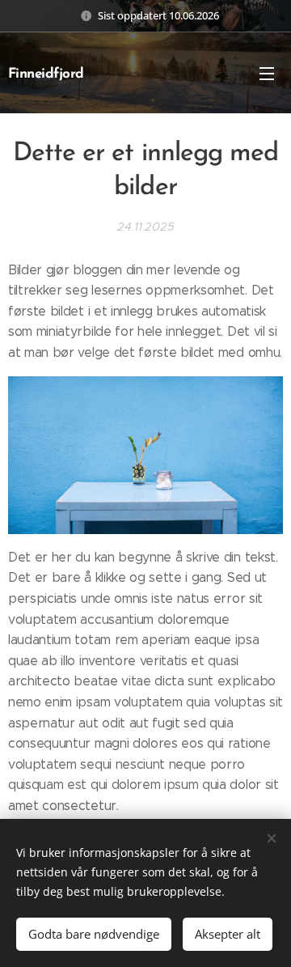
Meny (267, 73)
